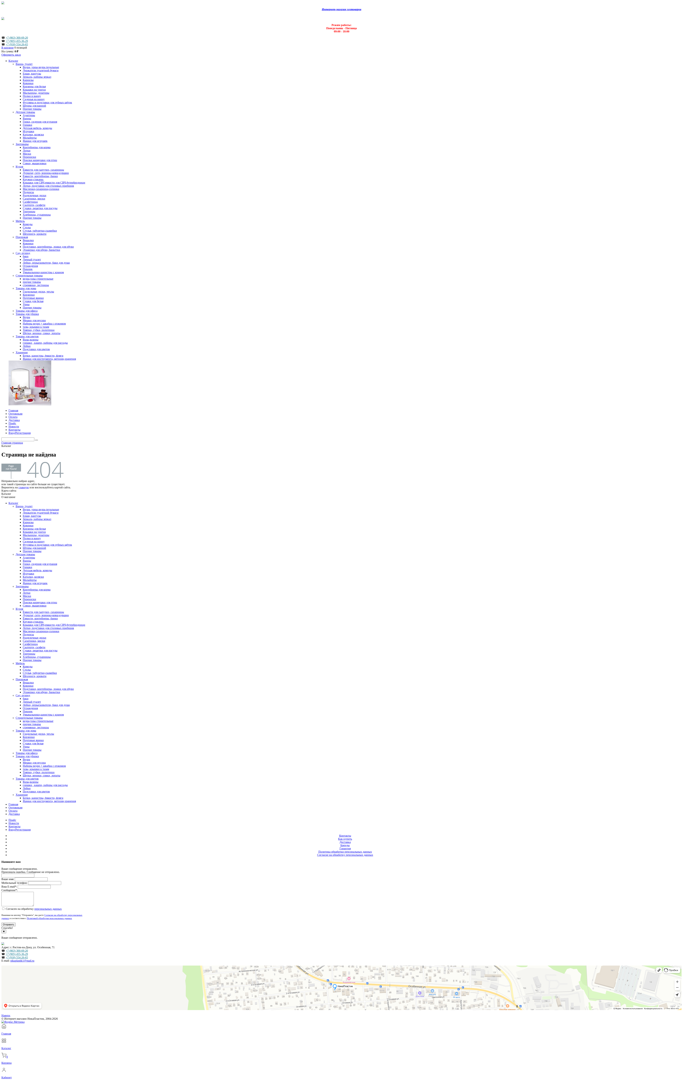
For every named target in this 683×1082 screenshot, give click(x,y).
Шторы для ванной (34, 547)
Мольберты (30, 580)
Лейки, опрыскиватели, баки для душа (46, 704)
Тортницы (29, 653)
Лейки (27, 788)
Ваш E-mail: (9, 886)
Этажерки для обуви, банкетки (41, 692)
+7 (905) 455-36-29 (17, 41)
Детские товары (25, 554)
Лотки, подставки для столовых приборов (48, 628)
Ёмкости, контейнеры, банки (40, 618)
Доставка (14, 813)
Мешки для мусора (34, 762)
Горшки (27, 567)
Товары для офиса (27, 753)
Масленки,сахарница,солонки (41, 631)
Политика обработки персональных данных (345, 851)
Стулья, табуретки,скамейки (40, 672)
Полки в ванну (32, 538)
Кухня (19, 608)
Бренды (345, 845)
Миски (27, 596)
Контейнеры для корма (37, 589)
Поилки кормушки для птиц (40, 602)
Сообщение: (9, 890)
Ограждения (30, 708)
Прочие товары (32, 551)
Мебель (20, 663)
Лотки (26, 592)
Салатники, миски (34, 640)
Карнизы (28, 522)
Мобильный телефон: (14, 882)
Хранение (22, 794)
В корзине (7, 47)
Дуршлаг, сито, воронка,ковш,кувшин (46, 615)
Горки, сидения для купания (40, 563)
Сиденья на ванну (34, 541)
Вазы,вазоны (30, 781)
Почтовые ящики (33, 740)
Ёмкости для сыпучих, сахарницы (43, 612)
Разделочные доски (34, 637)
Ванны (27, 560)
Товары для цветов (27, 778)
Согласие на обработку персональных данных (345, 854)
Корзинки (29, 737)
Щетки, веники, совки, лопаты (41, 775)
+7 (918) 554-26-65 (17, 44)
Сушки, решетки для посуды (40, 650)
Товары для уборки (27, 756)
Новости (14, 823)
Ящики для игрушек (35, 583)
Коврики (28, 525)
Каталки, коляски (33, 576)
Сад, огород (23, 695)
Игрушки (28, 573)
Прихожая (22, 679)
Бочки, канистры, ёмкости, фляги (43, 797)
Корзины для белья (34, 528)
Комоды (28, 666)
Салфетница (30, 644)
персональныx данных (48, 908)
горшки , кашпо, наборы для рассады (45, 785)
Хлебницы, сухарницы (37, 656)
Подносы (28, 634)
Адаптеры (29, 557)
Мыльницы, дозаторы (36, 535)
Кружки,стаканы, (33, 621)
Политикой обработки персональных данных (49, 918)
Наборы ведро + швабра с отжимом (44, 765)
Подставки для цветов (36, 791)
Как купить (345, 838)
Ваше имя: (7, 879)
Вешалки (28, 682)
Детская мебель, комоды (37, 570)
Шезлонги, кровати (34, 676)
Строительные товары (29, 717)
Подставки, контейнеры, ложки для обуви (48, 688)
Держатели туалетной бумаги (41, 512)
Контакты (14, 826)
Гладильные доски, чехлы (38, 733)
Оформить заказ (11, 54)
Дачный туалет (32, 701)
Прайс (12, 820)
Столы (27, 669)
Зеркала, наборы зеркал (37, 519)
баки (25, 698)
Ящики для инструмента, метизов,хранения (49, 801)
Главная (13, 804)
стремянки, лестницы (36, 727)
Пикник (28, 711)
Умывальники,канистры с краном (43, 714)
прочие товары (32, 724)
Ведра (26, 759)
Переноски (29, 599)
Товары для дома (26, 730)
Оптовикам (15, 807)
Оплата (13, 810)
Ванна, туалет (24, 506)
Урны (26, 746)
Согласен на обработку (33, 908)
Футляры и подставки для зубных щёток (47, 544)
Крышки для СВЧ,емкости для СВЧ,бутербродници (54, 624)
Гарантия (345, 848)
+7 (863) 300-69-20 (17, 37)
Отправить (8, 924)
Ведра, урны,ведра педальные (41, 509)
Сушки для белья (33, 743)
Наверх (5, 1015)
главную (23, 487)
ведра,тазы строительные (38, 721)
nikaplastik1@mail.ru (22, 960)
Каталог (13, 503)
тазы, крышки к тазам (36, 769)
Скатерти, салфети (34, 647)
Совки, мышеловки (34, 605)
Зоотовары (22, 586)
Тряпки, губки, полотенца (38, 772)
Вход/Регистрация (20, 829)
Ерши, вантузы (32, 515)
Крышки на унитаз (34, 531)
